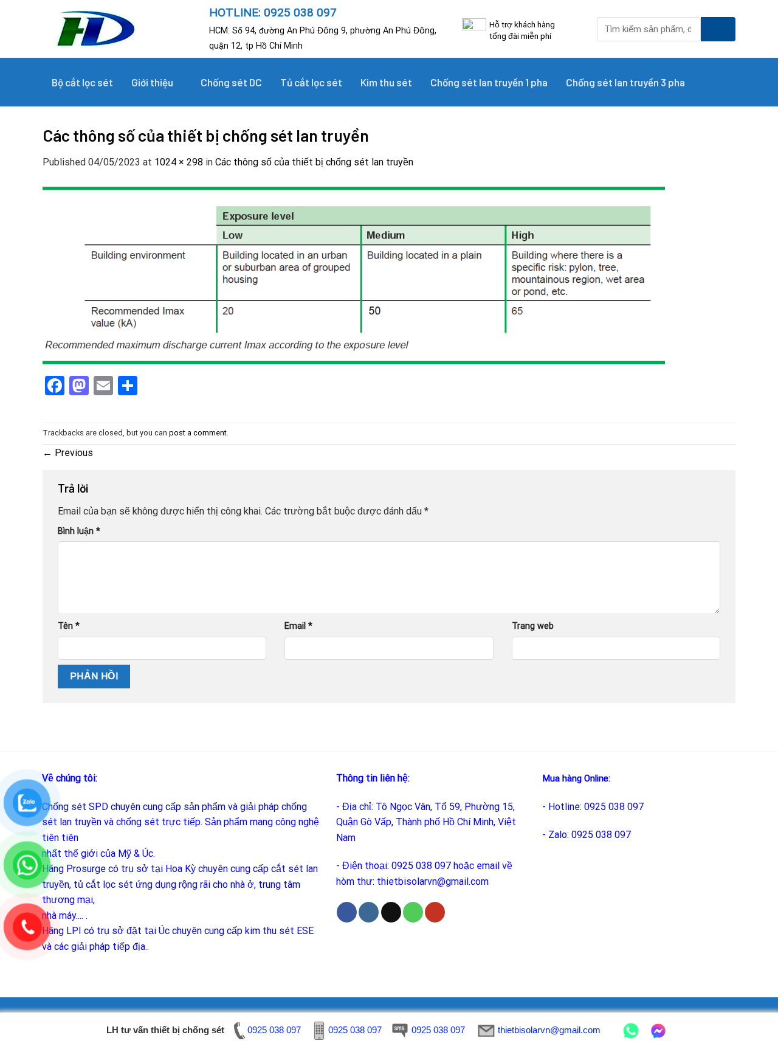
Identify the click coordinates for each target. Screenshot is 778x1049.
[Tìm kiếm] (720, 82)
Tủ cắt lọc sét (311, 82)
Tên (69, 626)
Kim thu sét (386, 82)
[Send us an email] (391, 912)
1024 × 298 (178, 162)
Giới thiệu (152, 82)
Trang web (533, 626)
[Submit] (718, 29)
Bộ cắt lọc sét (82, 82)
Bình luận (79, 531)
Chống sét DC (231, 82)
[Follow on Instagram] (369, 912)
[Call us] (413, 912)
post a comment (198, 432)
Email (298, 626)
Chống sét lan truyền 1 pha (489, 82)
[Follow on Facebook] (347, 912)
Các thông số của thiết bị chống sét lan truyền (314, 162)
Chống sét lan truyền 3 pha (625, 82)
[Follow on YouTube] (435, 912)
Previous (68, 453)
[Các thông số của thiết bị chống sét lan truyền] (354, 274)
